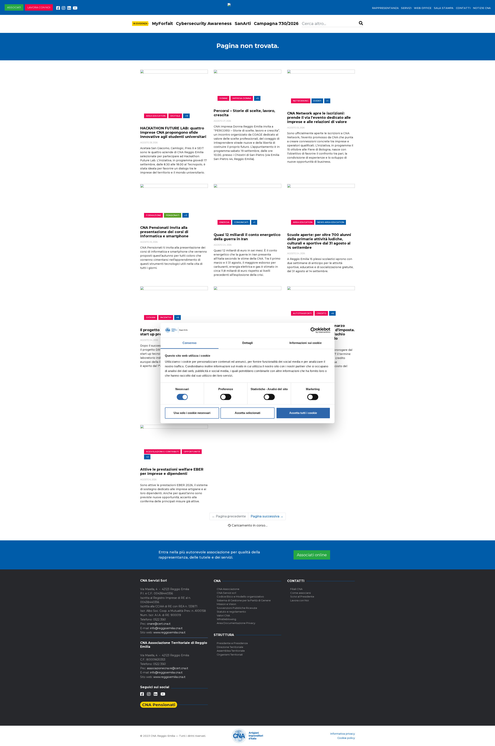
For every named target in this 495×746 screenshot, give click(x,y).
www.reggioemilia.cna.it (169, 632)
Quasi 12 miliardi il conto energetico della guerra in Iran (247, 237)
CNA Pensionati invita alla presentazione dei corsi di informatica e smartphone (164, 232)
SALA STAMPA (443, 7)
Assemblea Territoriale (231, 650)
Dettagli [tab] (247, 343)
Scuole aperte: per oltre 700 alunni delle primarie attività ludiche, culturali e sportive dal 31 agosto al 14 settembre (319, 241)
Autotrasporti (302, 313)
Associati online (312, 555)
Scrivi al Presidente (302, 596)
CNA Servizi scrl (226, 592)
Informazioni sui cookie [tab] (305, 343)
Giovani (150, 317)
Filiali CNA (296, 588)
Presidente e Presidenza (232, 643)
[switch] (225, 397)
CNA (217, 581)
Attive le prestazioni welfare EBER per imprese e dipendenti (171, 471)
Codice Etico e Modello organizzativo (240, 596)
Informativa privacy (342, 733)
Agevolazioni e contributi (162, 451)
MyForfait (162, 23)
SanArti (243, 23)
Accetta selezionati (247, 413)
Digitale (175, 116)
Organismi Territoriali (230, 654)
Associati (14, 7)
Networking (301, 100)
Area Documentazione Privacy (236, 623)
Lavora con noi (38, 7)
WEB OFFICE (422, 7)
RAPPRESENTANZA (385, 7)
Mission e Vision (226, 604)
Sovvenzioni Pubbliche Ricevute (237, 607)
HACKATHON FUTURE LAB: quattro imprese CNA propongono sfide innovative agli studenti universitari (173, 132)
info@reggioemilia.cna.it (166, 628)
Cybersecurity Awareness (204, 23)
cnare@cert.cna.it (159, 624)
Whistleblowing (226, 619)
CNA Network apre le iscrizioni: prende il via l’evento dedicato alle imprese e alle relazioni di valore (319, 117)
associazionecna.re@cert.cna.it (167, 668)
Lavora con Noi (299, 600)
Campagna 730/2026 (276, 23)
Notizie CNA (482, 7)
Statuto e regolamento (231, 611)
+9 (186, 116)
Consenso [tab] (189, 343)
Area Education (156, 116)
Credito (321, 313)
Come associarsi (300, 592)
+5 (257, 98)
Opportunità (192, 451)
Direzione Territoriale (230, 647)
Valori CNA (223, 615)
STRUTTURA (224, 635)
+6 (177, 317)
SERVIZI (406, 7)
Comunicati (241, 222)
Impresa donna (241, 98)
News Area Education (330, 222)
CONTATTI (463, 7)
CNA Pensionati (158, 704)
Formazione (153, 215)
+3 (185, 215)
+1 (327, 100)
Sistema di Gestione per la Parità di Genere (244, 600)
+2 (147, 456)
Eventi (317, 100)
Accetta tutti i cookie (303, 413)
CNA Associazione (228, 588)
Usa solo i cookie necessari (192, 413)
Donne (223, 98)
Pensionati (172, 215)
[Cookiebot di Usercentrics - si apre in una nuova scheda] (313, 330)
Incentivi (165, 317)
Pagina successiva (267, 516)
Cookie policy (346, 737)
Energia (224, 222)
